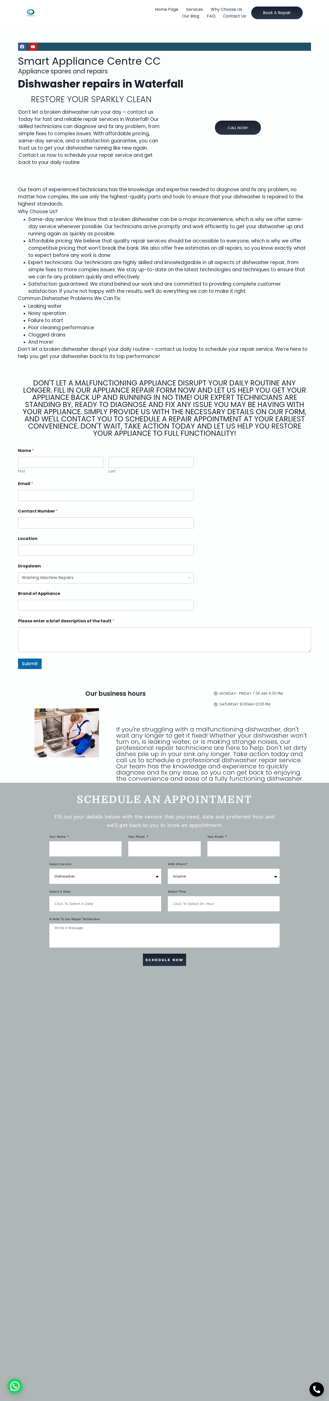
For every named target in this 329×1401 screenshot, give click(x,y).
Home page (166, 9)
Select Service (60, 864)
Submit (30, 664)
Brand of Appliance (39, 593)
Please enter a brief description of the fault (66, 621)
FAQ (211, 16)
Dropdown (29, 566)
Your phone (137, 836)
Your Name (58, 836)
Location (28, 538)
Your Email (215, 836)
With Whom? (177, 864)
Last (112, 471)
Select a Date (59, 891)
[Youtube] (33, 47)
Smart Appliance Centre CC (89, 61)
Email (25, 483)
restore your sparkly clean (91, 99)
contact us (234, 16)
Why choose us (226, 9)
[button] (15, 1386)
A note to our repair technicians (74, 919)
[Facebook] (22, 47)
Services (194, 9)
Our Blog (190, 16)
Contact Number (38, 511)
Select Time (177, 891)
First (21, 471)
